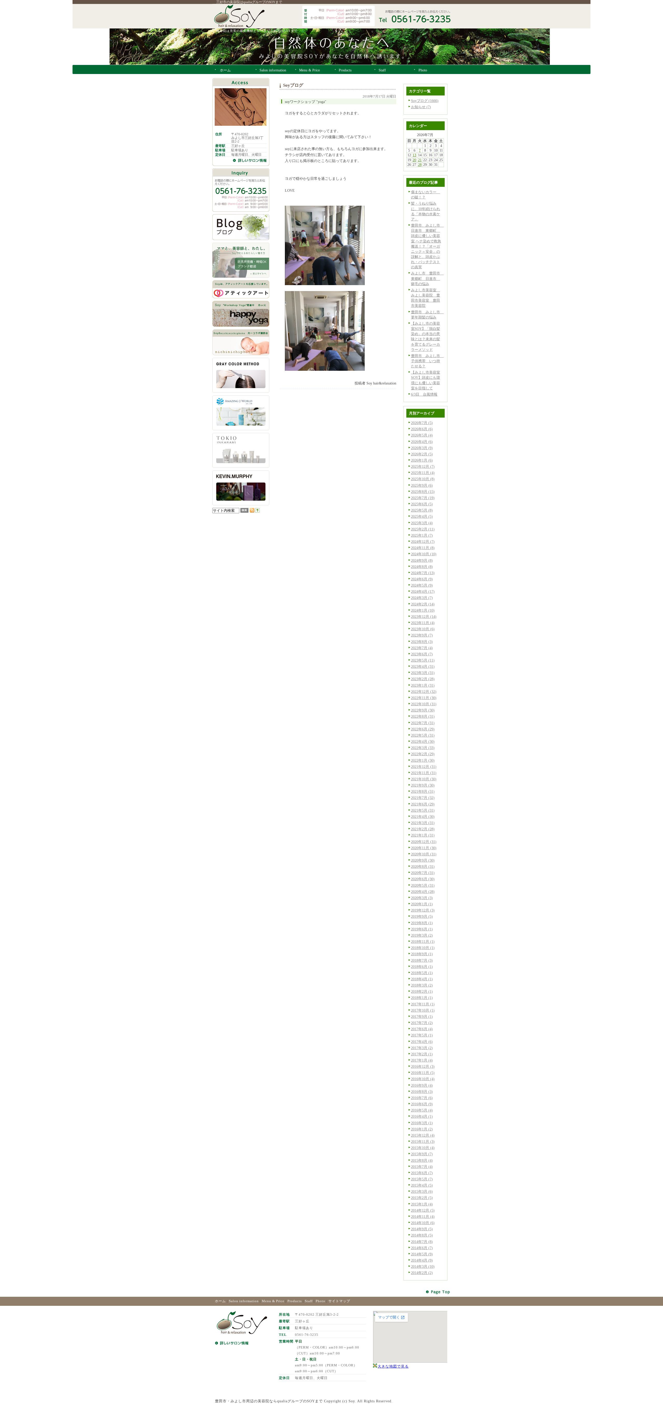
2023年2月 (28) (423, 679)
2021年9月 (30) (423, 785)
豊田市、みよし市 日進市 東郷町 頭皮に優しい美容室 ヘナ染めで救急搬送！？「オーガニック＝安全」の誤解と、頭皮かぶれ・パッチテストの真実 (427, 246)
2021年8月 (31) (423, 791)
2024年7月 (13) (423, 573)
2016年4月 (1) (422, 1116)
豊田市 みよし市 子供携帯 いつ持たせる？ (427, 361)
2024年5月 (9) (422, 585)
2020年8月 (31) (423, 866)
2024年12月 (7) (423, 541)
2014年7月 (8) (422, 1242)
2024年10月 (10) (423, 554)
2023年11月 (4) (423, 623)
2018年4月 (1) (422, 979)
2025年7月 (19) (423, 498)
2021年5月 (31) (423, 810)
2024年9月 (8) (422, 560)
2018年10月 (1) (423, 948)
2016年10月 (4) (423, 1079)
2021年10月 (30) (423, 779)
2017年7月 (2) (422, 1023)
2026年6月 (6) (422, 429)
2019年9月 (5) (422, 916)
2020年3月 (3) (422, 898)
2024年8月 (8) (422, 567)
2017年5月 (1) (422, 1035)
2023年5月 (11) (423, 660)
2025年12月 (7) (423, 466)
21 (420, 160)
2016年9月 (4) (422, 1085)
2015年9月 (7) (422, 1154)
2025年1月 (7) (422, 535)
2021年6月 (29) (423, 804)
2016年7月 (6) (422, 1098)
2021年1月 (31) (423, 835)
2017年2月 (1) (422, 1054)
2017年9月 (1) (422, 1016)
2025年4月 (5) (422, 516)
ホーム (220, 1301)
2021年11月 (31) (423, 773)
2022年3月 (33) (423, 748)
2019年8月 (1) (422, 923)
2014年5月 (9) (422, 1254)
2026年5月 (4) (422, 435)
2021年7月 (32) (423, 798)
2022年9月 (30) (423, 710)
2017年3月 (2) (422, 1048)
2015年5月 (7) (422, 1179)
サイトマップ (339, 1301)
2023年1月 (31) (423, 685)
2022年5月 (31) (423, 735)
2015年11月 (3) (423, 1141)
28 (420, 164)
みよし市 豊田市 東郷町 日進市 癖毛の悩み (427, 278)
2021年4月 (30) (423, 816)
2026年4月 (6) (422, 442)
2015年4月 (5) (422, 1185)
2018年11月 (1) (423, 941)
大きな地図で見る (393, 1366)
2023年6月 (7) (422, 654)
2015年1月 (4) (422, 1204)
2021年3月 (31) (423, 823)
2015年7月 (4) (422, 1167)
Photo (320, 1301)
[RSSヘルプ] (257, 511)
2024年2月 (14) (423, 604)
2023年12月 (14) (423, 616)
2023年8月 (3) (422, 642)
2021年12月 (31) (423, 767)
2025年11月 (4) (423, 473)
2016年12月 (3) (423, 1066)
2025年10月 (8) (423, 479)
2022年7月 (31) (423, 723)
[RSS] (252, 511)
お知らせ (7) (421, 107)
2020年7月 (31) (423, 873)
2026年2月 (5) (422, 454)
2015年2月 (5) (422, 1198)
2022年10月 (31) (423, 704)
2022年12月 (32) (423, 692)
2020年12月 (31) (423, 842)
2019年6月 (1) (422, 929)
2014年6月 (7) (422, 1248)
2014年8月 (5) (422, 1235)
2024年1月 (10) (423, 610)
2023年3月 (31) (423, 673)
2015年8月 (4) (422, 1160)
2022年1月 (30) (423, 760)
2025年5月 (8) (422, 510)
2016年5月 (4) (422, 1110)
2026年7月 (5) (422, 423)
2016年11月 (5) (423, 1073)
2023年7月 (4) (422, 648)
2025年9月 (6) (422, 485)
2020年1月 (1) (422, 904)
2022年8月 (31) (423, 716)
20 (414, 160)
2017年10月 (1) (423, 1010)
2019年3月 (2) (422, 935)
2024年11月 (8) (423, 548)
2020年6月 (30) (423, 879)
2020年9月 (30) (423, 860)
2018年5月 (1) (422, 973)
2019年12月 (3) (423, 910)
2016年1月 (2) (422, 1129)
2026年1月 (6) (422, 460)
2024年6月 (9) (422, 579)
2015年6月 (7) (422, 1173)
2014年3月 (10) (423, 1266)
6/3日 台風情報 (424, 394)
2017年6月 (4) (422, 1029)
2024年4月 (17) (423, 591)
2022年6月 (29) (423, 729)
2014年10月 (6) (423, 1223)
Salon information (244, 1301)
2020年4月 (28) (423, 892)
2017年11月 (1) (423, 1004)
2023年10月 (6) (423, 629)
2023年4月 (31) (423, 666)
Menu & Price (273, 1301)
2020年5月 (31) (423, 885)
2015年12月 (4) (423, 1135)
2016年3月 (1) (422, 1123)
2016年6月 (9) (422, 1104)
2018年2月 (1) (422, 991)
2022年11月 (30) (423, 698)
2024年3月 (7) (422, 598)
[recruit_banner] (240, 276)
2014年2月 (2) (422, 1273)
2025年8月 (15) (423, 492)
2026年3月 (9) (422, 448)
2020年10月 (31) (423, 854)
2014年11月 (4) (423, 1216)
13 (414, 155)
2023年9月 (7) (422, 635)
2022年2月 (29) (423, 754)
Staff (309, 1301)
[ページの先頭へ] (438, 1292)
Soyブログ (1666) (424, 101)
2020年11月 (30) (423, 848)
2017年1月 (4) (422, 1060)
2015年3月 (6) (422, 1191)
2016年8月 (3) (422, 1092)
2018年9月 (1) (422, 954)
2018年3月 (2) (422, 985)
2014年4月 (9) (422, 1260)
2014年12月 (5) (423, 1210)
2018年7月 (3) (422, 960)
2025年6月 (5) (422, 504)
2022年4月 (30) (423, 741)
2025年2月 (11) (423, 529)
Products (294, 1301)
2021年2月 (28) (423, 829)
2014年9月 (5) (422, 1229)
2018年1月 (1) (422, 998)
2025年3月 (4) (422, 523)
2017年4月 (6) (422, 1042)
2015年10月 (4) (423, 1148)
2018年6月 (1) (422, 967)
